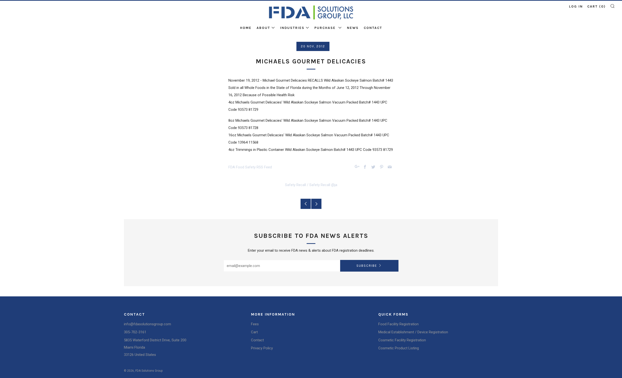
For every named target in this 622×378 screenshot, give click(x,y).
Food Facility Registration (398, 324)
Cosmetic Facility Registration (402, 340)
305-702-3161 (135, 332)
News (353, 28)
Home (245, 28)
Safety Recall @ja (323, 185)
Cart (254, 332)
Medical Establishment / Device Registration (413, 332)
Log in (576, 6)
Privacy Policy (262, 348)
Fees (255, 324)
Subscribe (366, 265)
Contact (373, 28)
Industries (292, 28)
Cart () (596, 6)
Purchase (325, 28)
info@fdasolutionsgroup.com (147, 324)
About (263, 28)
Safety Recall (295, 185)
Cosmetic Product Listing (398, 348)
